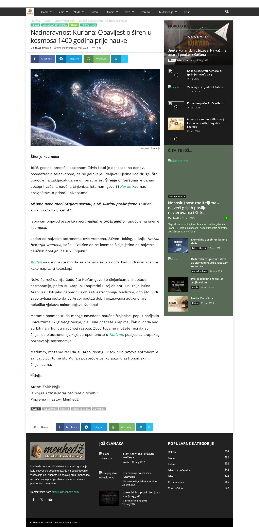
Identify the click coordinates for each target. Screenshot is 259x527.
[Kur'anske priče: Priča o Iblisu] (176, 107)
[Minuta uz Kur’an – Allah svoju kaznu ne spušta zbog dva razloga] (176, 124)
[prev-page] (170, 139)
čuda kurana (50, 409)
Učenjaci (145, 12)
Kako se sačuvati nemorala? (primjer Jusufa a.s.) (205, 72)
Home (45, 12)
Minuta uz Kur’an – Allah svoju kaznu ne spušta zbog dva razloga (206, 123)
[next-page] (175, 139)
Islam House (184, 60)
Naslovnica (35, 20)
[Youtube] (229, 2)
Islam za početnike (179, 470)
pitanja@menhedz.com (65, 491)
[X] (223, 2)
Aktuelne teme (199, 271)
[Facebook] (217, 2)
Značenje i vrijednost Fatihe (205, 87)
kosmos (64, 409)
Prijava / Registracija (40, 2)
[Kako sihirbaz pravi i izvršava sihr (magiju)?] (109, 498)
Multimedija (166, 12)
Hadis (110, 12)
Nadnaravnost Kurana (55, 25)
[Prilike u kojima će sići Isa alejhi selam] (178, 284)
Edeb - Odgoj (199, 248)
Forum (186, 12)
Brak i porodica (177, 196)
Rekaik (172, 452)
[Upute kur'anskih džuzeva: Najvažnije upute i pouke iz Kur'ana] (198, 42)
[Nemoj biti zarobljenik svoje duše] (178, 245)
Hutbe (195, 303)
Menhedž (173, 217)
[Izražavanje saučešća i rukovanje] (109, 478)
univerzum (99, 409)
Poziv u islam (89, 25)
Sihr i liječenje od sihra (135, 500)
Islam (61, 12)
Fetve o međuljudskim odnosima (140, 481)
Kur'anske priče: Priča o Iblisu (205, 103)
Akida (77, 12)
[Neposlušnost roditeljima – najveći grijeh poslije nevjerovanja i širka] (198, 178)
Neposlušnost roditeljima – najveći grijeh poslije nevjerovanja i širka (193, 207)
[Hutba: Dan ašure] (178, 304)
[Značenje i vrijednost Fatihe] (176, 91)
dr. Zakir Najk (42, 47)
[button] (226, 11)
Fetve (127, 12)
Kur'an (94, 12)
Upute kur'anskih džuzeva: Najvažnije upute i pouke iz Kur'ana (197, 52)
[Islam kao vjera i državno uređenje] (109, 459)
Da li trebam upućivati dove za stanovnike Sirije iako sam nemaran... (209, 262)
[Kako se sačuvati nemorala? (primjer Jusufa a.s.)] (176, 75)
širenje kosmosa (81, 409)
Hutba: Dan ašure (202, 298)
